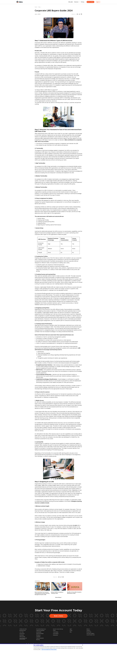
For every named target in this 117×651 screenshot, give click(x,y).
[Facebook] (77, 14)
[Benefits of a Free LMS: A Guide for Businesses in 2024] (74, 586)
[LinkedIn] (81, 14)
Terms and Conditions (90, 633)
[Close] (83, 645)
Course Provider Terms (91, 634)
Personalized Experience (41, 629)
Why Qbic (70, 1)
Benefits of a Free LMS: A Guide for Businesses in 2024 (74, 593)
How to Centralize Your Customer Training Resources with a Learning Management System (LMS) (42, 593)
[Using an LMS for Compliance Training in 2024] (58, 586)
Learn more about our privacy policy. (49, 649)
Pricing (82, 1)
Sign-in (98, 1)
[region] (58, 647)
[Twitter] (79, 14)
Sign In (71, 629)
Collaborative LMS (23, 629)
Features (76, 1)
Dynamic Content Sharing (58, 629)
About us (88, 629)
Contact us (88, 630)
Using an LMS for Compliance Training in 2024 (57, 593)
